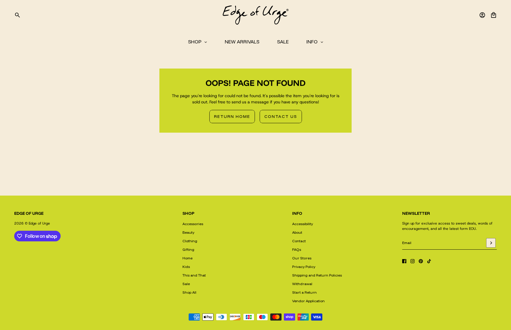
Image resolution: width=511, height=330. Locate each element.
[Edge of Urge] (255, 15)
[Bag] (493, 15)
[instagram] (412, 261)
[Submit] (491, 243)
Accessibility (302, 224)
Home (187, 258)
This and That (194, 275)
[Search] (17, 15)
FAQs (296, 249)
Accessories (192, 224)
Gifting (188, 249)
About (297, 232)
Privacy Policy (303, 266)
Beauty (188, 232)
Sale (186, 284)
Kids (186, 266)
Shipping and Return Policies (317, 275)
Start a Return (304, 292)
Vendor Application (308, 301)
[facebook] (404, 261)
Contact (299, 241)
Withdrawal (302, 284)
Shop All (189, 292)
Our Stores (301, 258)
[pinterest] (421, 261)
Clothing (189, 241)
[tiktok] (429, 261)
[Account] (482, 15)
